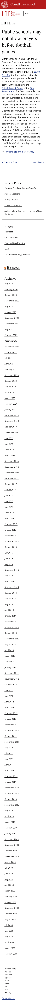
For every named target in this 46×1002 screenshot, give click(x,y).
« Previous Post (9, 162)
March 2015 (9, 581)
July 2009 (8, 868)
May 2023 (8, 306)
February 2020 (11, 404)
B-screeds (13, 267)
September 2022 (11, 323)
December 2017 (11, 478)
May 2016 (8, 564)
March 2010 (9, 822)
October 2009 (10, 850)
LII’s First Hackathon (13, 205)
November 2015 (11, 570)
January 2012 (10, 719)
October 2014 (10, 593)
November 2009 (11, 845)
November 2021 (11, 346)
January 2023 (10, 312)
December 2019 (11, 415)
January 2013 (10, 667)
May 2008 (8, 936)
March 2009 (9, 890)
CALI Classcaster (11, 237)
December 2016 (11, 535)
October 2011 (10, 736)
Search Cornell (37, 12)
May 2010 (8, 810)
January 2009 (10, 902)
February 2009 (11, 896)
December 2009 (11, 839)
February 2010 (11, 827)
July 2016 (8, 552)
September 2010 (11, 805)
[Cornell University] (5, 7)
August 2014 (10, 598)
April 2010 (9, 816)
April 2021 (9, 363)
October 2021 (10, 352)
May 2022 (8, 329)
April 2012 (9, 701)
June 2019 (8, 438)
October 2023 (10, 295)
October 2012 (10, 684)
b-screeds (8, 231)
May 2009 (8, 879)
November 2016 (11, 541)
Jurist (6, 249)
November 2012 (11, 679)
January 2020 (10, 409)
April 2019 (9, 449)
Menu (26, 14)
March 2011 (9, 770)
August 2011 (10, 747)
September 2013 (11, 638)
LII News (8, 22)
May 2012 (8, 696)
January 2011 (10, 782)
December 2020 (11, 375)
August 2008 (10, 919)
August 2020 (10, 386)
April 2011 (9, 764)
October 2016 (10, 547)
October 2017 (10, 484)
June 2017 (8, 501)
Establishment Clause (12, 88)
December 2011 (11, 724)
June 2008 (8, 931)
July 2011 (8, 753)
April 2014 (9, 610)
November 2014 (11, 587)
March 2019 (9, 455)
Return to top (8, 998)
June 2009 (8, 873)
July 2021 (8, 358)
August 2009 (10, 862)
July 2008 (8, 925)
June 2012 (8, 690)
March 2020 (9, 398)
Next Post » (38, 162)
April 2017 (9, 512)
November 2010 (11, 793)
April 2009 (9, 885)
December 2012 (11, 673)
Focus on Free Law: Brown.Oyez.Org (20, 188)
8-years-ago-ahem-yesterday (19, 151)
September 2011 (11, 742)
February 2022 (11, 335)
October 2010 (10, 799)
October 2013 (10, 633)
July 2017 (8, 495)
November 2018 (11, 467)
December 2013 (11, 621)
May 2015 (8, 575)
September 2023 (11, 300)
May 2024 (8, 283)
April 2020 (9, 392)
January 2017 (10, 530)
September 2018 (11, 472)
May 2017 (8, 507)
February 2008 (11, 953)
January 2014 (10, 615)
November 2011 (11, 730)
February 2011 (11, 776)
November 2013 (11, 627)
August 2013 (10, 644)
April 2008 (9, 942)
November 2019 (11, 421)
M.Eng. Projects (11, 199)
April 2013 (9, 650)
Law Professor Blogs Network (17, 254)
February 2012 (11, 713)
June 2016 (8, 558)
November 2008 (11, 908)
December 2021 (11, 341)
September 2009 (11, 856)
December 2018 (11, 461)
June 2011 (8, 759)
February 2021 (11, 369)
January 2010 (10, 833)
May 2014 (8, 604)
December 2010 (11, 787)
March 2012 (9, 707)
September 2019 (11, 432)
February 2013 (11, 661)
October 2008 (10, 913)
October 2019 (10, 426)
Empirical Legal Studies (14, 243)
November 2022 (11, 318)
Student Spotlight (12, 193)
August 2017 (10, 489)
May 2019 (8, 444)
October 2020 (10, 381)
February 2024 (11, 289)
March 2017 (9, 518)
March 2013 (9, 656)
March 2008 (9, 948)
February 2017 (11, 524)
